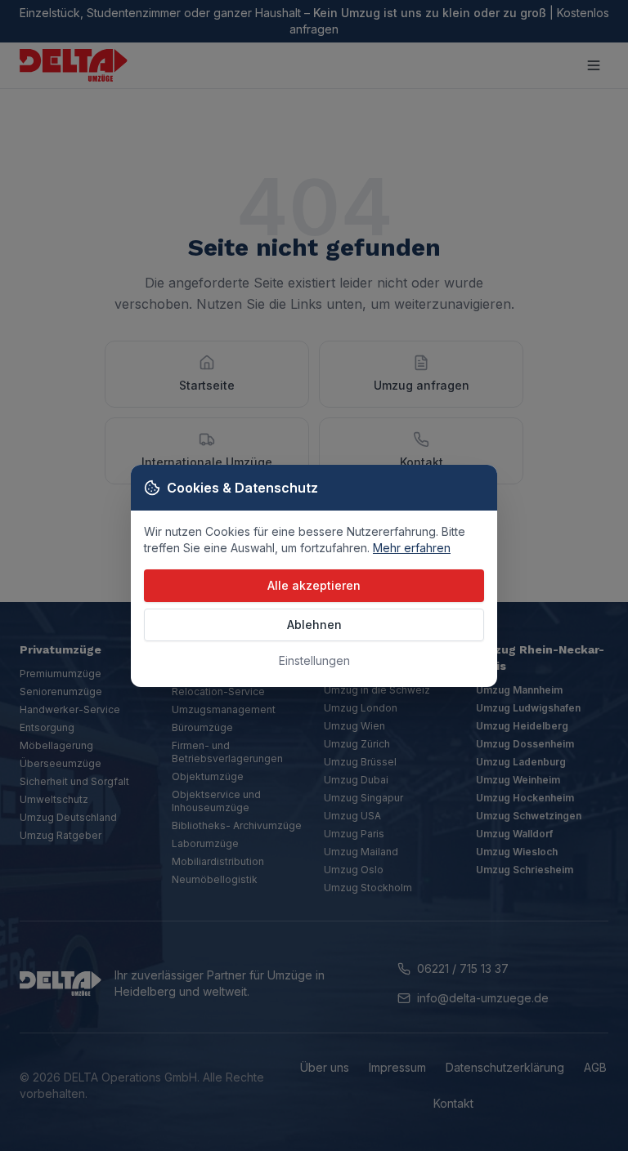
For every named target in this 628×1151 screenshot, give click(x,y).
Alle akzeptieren (314, 585)
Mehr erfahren (412, 548)
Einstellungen (314, 660)
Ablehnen (314, 624)
